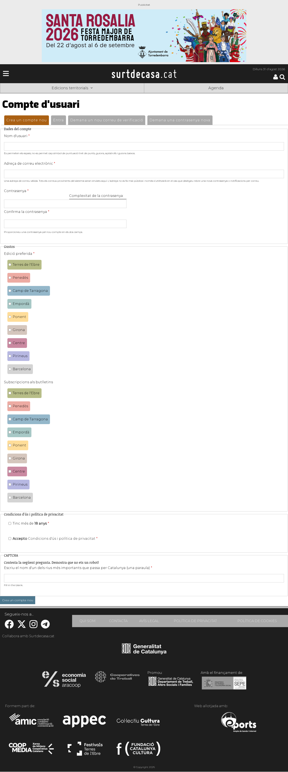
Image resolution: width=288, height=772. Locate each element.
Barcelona (22, 369)
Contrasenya (16, 191)
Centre (19, 343)
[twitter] (21, 626)
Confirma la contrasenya (26, 212)
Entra (58, 120)
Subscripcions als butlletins (28, 382)
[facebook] (9, 626)
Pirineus (20, 356)
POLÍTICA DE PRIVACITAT (195, 621)
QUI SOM (87, 621)
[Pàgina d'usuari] (275, 78)
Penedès (20, 278)
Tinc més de (31, 523)
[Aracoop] (64, 680)
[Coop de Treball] (117, 680)
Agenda (216, 88)
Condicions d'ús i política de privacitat (61, 539)
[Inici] (144, 74)
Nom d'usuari (17, 136)
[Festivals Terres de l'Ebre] (85, 750)
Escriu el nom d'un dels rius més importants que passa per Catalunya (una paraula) (78, 568)
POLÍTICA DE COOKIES (257, 621)
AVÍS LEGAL (149, 621)
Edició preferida (19, 254)
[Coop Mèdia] (31, 750)
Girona (19, 330)
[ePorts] (238, 722)
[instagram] (34, 626)
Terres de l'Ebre (26, 265)
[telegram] (45, 626)
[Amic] (31, 722)
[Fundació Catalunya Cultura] (138, 750)
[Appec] (85, 722)
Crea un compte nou (27, 120)
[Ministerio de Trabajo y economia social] (224, 686)
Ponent (19, 317)
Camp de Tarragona (30, 291)
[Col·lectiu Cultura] (138, 722)
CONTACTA (118, 621)
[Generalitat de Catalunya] (144, 652)
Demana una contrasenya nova (179, 120)
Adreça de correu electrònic (29, 164)
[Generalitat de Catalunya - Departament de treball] (170, 686)
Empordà (21, 304)
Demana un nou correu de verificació (106, 120)
